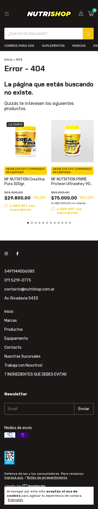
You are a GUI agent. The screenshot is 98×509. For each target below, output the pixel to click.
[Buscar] (88, 33)
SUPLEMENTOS (53, 46)
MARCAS (79, 46)
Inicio (8, 59)
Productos (13, 329)
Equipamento (16, 338)
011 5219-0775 (17, 280)
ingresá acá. (14, 477)
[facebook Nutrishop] (17, 253)
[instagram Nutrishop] (6, 253)
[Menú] (6, 13)
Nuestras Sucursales (22, 356)
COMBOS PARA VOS (19, 46)
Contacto (13, 347)
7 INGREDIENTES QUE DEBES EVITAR (35, 374)
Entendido (15, 500)
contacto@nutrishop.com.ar (29, 289)
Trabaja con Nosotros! (23, 365)
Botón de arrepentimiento (47, 477)
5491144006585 (19, 271)
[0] (91, 14)
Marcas (10, 320)
